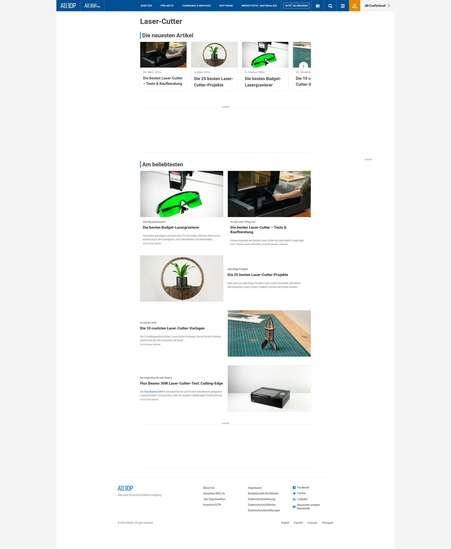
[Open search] (330, 5)
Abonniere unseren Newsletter (308, 506)
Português (327, 522)
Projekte (167, 5)
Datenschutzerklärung (261, 499)
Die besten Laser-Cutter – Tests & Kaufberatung (258, 229)
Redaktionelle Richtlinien (263, 493)
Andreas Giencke (152, 344)
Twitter (301, 493)
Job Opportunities (214, 499)
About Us (208, 488)
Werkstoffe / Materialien (259, 5)
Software (226, 5)
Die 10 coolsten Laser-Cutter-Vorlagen (172, 328)
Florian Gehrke (154, 243)
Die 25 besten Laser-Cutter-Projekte (258, 275)
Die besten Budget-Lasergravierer (171, 227)
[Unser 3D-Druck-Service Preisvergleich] (377, 5)
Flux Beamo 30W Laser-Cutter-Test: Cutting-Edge (181, 383)
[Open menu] (343, 5)
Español (298, 522)
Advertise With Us (214, 493)
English (285, 522)
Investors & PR (212, 504)
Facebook (303, 487)
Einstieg (146, 5)
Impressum (255, 488)
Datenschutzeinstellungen (264, 510)
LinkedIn (302, 499)
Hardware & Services (196, 5)
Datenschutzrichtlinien (262, 504)
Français (312, 522)
